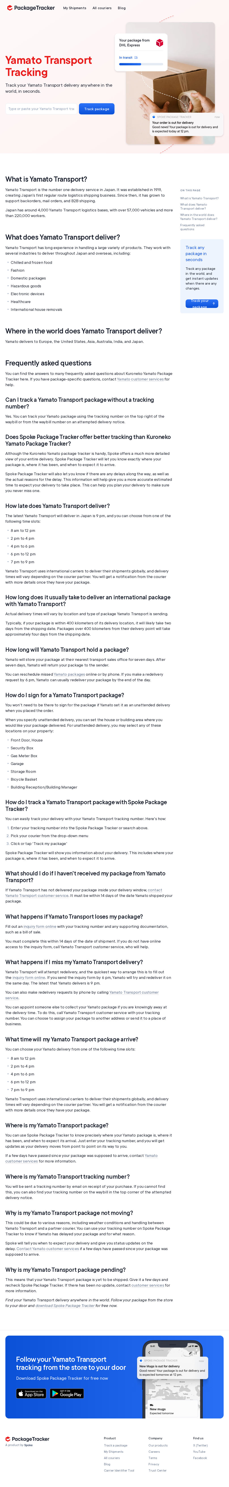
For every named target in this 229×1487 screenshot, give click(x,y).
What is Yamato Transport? (46, 179)
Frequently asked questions (48, 363)
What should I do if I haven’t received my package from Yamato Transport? (85, 877)
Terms (152, 1458)
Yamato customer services (140, 379)
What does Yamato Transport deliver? (62, 237)
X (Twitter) (200, 1445)
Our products (158, 1445)
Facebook (200, 1458)
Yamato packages (69, 674)
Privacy (153, 1464)
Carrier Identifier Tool (119, 1470)
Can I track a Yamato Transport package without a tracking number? (79, 403)
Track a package (115, 1445)
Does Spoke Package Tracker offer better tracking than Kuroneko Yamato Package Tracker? (87, 440)
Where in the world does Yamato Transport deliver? (83, 331)
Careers (154, 1452)
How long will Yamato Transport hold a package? (67, 650)
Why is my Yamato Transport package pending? (65, 1270)
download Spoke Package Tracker (65, 1305)
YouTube (199, 1452)
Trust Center (157, 1470)
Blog (107, 1464)
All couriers (112, 1458)
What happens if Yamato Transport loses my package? (74, 916)
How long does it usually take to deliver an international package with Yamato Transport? (87, 601)
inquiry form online (39, 926)
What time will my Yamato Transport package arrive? (71, 1039)
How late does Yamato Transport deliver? (57, 506)
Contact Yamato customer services (48, 1248)
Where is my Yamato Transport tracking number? (67, 1176)
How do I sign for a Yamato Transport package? (64, 695)
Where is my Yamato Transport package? (56, 1125)
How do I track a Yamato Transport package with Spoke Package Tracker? (86, 805)
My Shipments (114, 1452)
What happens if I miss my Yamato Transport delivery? (74, 962)
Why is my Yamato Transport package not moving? (69, 1213)
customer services (147, 1285)
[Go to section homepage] (28, 1445)
